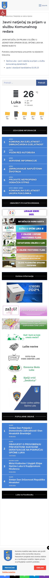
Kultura (11, 460)
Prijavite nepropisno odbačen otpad (23, 181)
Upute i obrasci (13, 188)
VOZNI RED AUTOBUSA (22, 152)
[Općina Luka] (4, 5)
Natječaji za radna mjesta (23, 16)
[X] (15, 575)
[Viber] (44, 575)
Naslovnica (8, 16)
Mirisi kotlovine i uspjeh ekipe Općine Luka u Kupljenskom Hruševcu (25, 466)
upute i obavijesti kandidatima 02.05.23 (22, 67)
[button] (3, 12)
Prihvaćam (10, 568)
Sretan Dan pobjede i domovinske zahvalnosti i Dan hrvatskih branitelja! (25, 431)
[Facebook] (5, 575)
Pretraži (41, 82)
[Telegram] (34, 575)
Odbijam (40, 568)
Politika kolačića (8, 572)
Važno (11, 139)
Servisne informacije (23, 160)
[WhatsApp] (24, 575)
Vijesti (11, 425)
